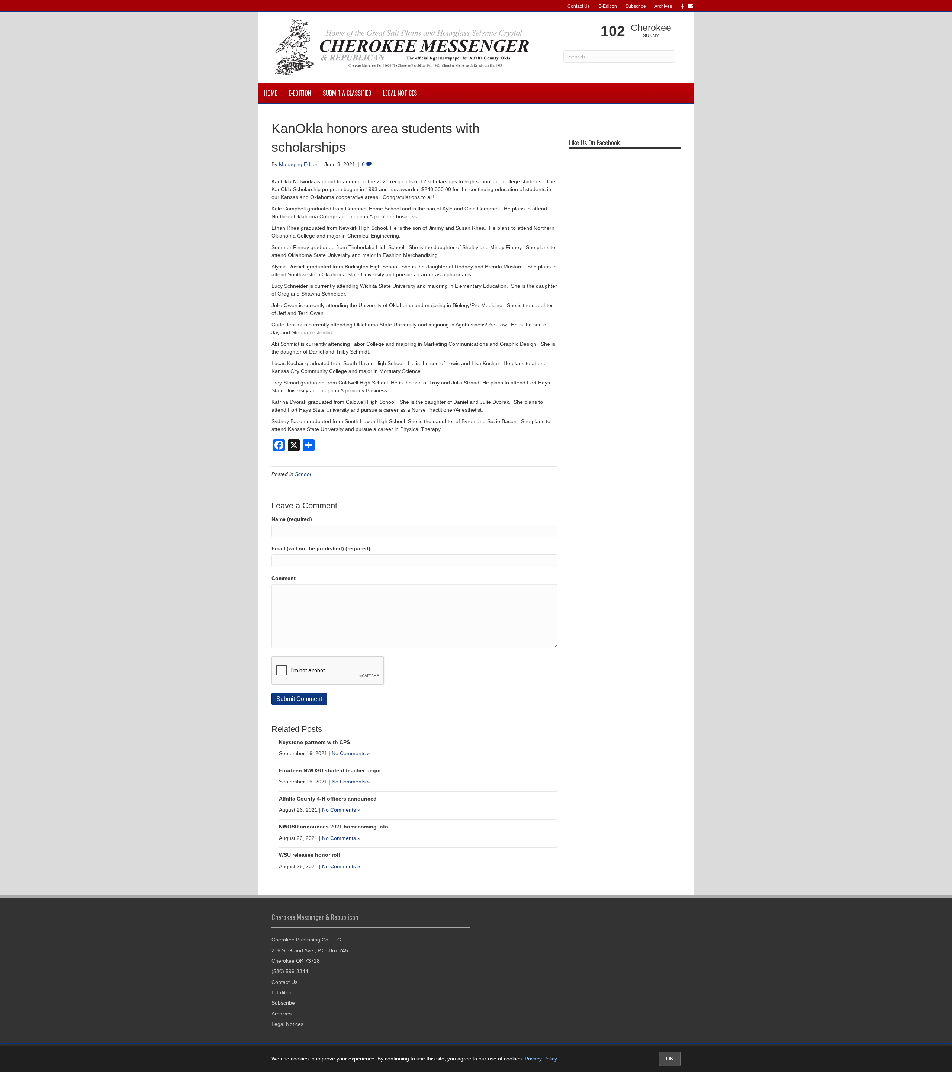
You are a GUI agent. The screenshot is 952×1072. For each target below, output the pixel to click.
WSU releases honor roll (309, 855)
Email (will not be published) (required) (320, 548)
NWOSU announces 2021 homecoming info (333, 827)
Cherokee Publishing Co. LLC (306, 940)
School (303, 474)
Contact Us (578, 6)
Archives (663, 6)
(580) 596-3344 (289, 971)
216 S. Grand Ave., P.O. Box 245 (309, 950)
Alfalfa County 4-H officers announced (328, 799)
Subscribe (635, 6)
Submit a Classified (347, 92)
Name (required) (291, 519)
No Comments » (351, 753)
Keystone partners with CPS (314, 742)
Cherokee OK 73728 (295, 961)
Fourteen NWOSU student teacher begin (330, 770)
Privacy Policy (541, 1059)
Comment (283, 578)
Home (270, 92)
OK (669, 1059)
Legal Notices (400, 92)
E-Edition (607, 6)
